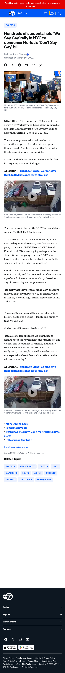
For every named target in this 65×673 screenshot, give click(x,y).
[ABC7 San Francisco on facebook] (6, 640)
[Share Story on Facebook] (5, 65)
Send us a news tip (17, 427)
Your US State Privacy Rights (14, 661)
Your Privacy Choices (24, 658)
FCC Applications (29, 664)
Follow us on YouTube (18, 440)
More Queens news (17, 423)
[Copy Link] (40, 65)
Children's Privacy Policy (45, 658)
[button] (4, 13)
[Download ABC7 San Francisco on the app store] (10, 647)
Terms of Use (33, 661)
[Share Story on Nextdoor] (26, 65)
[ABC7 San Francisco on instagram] (20, 640)
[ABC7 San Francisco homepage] (12, 13)
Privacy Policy (8, 658)
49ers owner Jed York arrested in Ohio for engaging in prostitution (32, 4)
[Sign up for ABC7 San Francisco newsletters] (27, 640)
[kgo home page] (8, 596)
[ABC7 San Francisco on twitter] (13, 640)
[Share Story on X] (12, 65)
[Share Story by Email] (33, 65)
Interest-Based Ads (48, 661)
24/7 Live (22, 13)
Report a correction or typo (16, 447)
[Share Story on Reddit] (19, 65)
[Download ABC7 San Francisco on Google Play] (26, 647)
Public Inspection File (11, 664)
